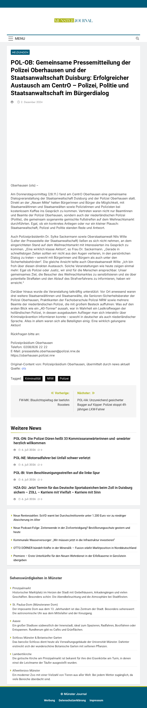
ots (24, 368)
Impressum (96, 700)
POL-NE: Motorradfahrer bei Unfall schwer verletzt (52, 458)
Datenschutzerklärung (72, 700)
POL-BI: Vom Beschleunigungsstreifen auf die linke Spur (57, 473)
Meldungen (20, 52)
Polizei (64, 378)
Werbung (49, 700)
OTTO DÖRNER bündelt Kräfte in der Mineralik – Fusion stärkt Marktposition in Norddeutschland (74, 548)
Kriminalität (33, 378)
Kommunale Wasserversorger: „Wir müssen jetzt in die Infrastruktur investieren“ (64, 540)
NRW (50, 378)
